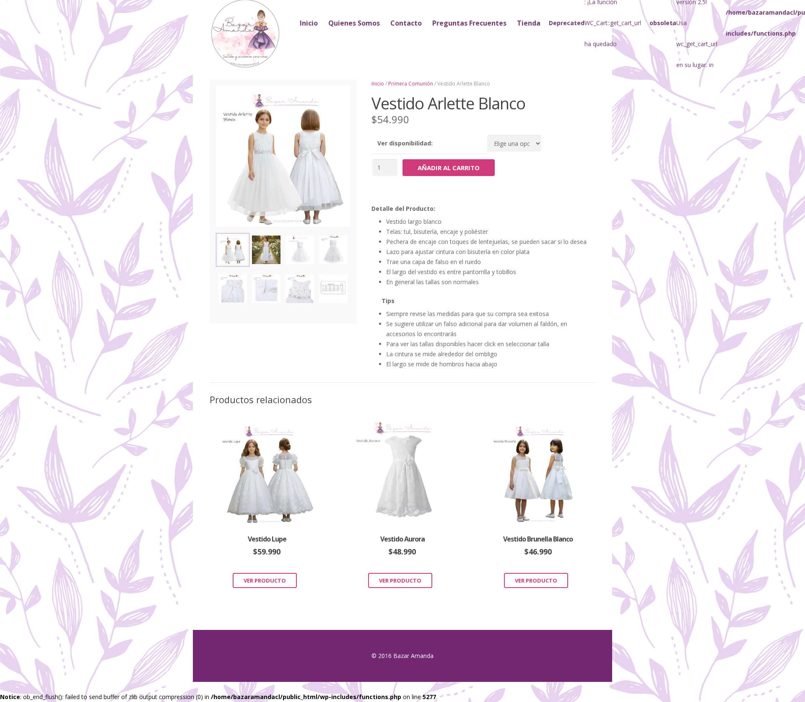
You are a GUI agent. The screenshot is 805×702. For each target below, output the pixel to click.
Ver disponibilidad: (405, 143)
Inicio (377, 83)
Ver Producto (265, 580)
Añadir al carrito (449, 167)
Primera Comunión (410, 83)
